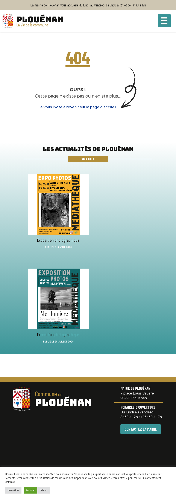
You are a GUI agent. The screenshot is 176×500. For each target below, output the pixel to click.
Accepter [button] (30, 490)
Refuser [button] (43, 490)
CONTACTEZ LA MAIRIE (140, 429)
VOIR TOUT (88, 159)
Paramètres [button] (13, 490)
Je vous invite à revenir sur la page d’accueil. (78, 107)
